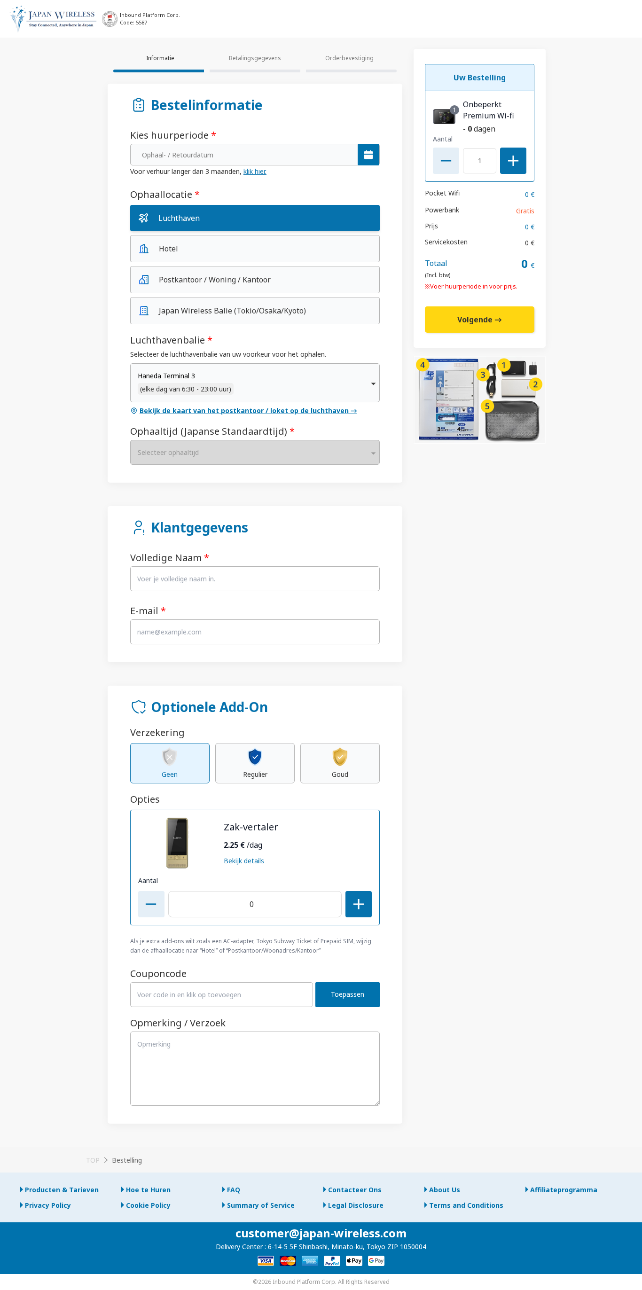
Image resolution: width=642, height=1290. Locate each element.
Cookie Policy (148, 1205)
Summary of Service (261, 1205)
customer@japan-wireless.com (321, 1233)
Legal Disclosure (356, 1205)
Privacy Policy (48, 1205)
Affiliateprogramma (563, 1189)
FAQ (233, 1189)
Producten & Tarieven (62, 1189)
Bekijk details (244, 860)
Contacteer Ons (355, 1189)
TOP (93, 1160)
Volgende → (479, 319)
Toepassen (347, 994)
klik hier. (254, 171)
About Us (444, 1189)
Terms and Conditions (466, 1205)
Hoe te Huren (148, 1189)
